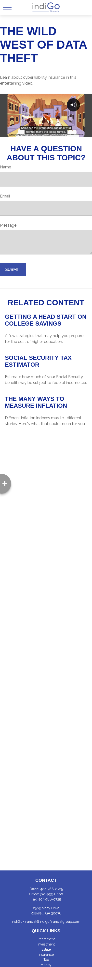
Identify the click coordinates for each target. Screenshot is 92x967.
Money (46, 965)
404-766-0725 (51, 889)
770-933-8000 (51, 894)
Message (8, 225)
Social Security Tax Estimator (38, 361)
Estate (46, 949)
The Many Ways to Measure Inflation (36, 402)
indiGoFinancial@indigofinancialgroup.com (46, 921)
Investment (46, 944)
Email (5, 196)
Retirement (46, 939)
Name (5, 167)
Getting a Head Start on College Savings (45, 320)
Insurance (46, 954)
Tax (46, 960)
